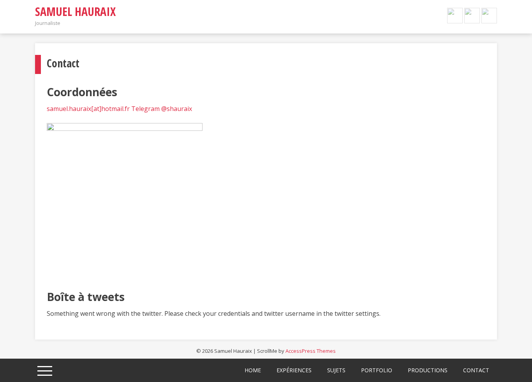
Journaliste (47, 22)
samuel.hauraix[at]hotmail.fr (88, 108)
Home (253, 370)
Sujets (336, 370)
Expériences (294, 370)
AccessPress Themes (310, 350)
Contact (476, 370)
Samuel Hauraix (75, 11)
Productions (427, 370)
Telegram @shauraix (161, 108)
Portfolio (376, 370)
